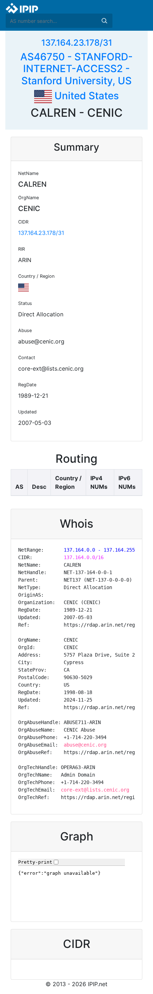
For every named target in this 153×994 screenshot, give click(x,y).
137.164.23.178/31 (76, 42)
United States (85, 96)
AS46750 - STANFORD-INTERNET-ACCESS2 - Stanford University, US (76, 69)
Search (104, 21)
